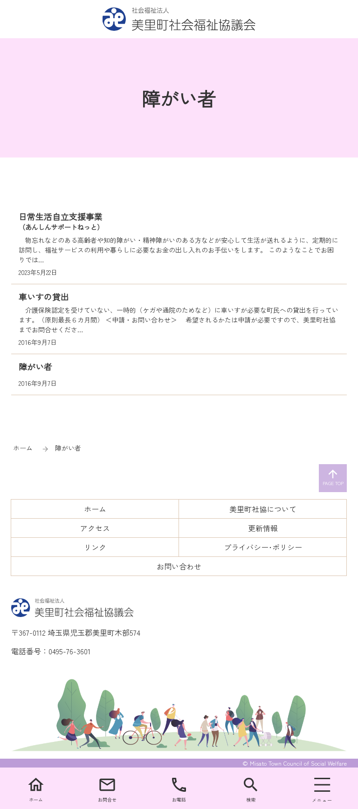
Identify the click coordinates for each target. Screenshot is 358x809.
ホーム (23, 447)
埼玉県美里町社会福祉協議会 (179, 19)
